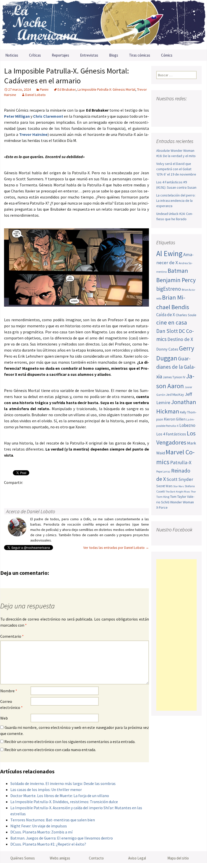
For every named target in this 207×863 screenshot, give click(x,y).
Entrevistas (89, 55)
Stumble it (88, 491)
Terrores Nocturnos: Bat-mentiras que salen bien (52, 819)
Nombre (8, 690)
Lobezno (187, 425)
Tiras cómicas (139, 55)
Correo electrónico (11, 704)
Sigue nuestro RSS (171, 117)
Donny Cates (167, 349)
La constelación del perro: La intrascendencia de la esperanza (175, 200)
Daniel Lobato (35, 94)
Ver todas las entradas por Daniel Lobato (116, 547)
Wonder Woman (182, 502)
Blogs (113, 55)
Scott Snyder (180, 479)
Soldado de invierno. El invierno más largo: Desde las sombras (63, 783)
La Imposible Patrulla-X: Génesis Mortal (106, 89)
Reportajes (60, 55)
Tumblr (48, 491)
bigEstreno (168, 288)
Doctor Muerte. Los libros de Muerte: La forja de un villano (59, 795)
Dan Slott (167, 331)
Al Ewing (169, 253)
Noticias (11, 55)
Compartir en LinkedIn (68, 491)
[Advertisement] (176, 635)
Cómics (166, 55)
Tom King (162, 497)
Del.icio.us (108, 491)
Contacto (96, 858)
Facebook (9, 491)
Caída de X (165, 314)
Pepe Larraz (163, 471)
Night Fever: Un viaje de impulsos (38, 825)
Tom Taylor (178, 496)
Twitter (19, 491)
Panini (44, 89)
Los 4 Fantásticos (171, 433)
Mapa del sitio (178, 858)
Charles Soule (186, 315)
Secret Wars (164, 486)
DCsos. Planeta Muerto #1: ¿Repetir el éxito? (48, 844)
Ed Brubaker (67, 89)
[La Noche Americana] (103, 25)
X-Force (162, 507)
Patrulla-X (180, 462)
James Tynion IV (174, 377)
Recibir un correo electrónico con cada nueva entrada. (50, 749)
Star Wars (178, 486)
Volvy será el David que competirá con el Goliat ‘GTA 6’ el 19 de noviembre (176, 169)
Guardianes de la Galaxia (175, 367)
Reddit (78, 491)
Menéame (58, 491)
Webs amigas (60, 858)
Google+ (29, 491)
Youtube (179, 108)
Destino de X (180, 339)
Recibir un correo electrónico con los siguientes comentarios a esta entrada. (69, 741)
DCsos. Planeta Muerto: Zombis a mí (41, 831)
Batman (178, 271)
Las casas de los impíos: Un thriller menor (46, 789)
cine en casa (171, 322)
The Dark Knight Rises (178, 491)
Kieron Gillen (175, 419)
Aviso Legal (137, 858)
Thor (193, 491)
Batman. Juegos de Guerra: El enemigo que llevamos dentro (61, 838)
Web (4, 718)
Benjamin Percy (176, 280)
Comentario (12, 636)
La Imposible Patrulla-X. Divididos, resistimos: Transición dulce (64, 801)
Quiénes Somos (22, 858)
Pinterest (39, 491)
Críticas (35, 55)
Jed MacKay (175, 394)
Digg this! (98, 491)
